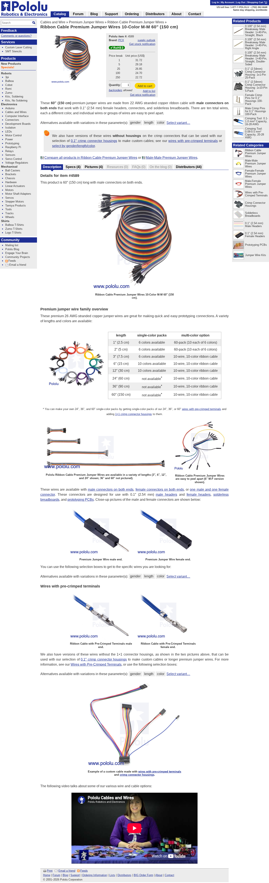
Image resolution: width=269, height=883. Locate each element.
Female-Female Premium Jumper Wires (255, 173)
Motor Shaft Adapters (18, 193)
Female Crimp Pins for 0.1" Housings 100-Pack (253, 99)
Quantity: (115, 85)
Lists (112, 875)
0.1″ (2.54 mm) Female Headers (255, 235)
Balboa (9, 81)
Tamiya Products (15, 205)
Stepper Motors (14, 201)
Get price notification (142, 94)
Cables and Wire (52, 22)
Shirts (5, 221)
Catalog (60, 14)
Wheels (9, 217)
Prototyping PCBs (256, 244)
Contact (169, 875)
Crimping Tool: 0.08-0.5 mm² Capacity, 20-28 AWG (254, 133)
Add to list (149, 91)
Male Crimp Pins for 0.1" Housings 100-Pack (255, 111)
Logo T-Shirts (13, 232)
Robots (6, 73)
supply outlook (146, 40)
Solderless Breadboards (252, 214)
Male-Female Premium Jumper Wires (255, 183)
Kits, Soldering (14, 96)
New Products (11, 63)
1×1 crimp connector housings (133, 414)
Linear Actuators (15, 186)
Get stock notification (142, 44)
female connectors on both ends (160, 489)
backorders (115, 90)
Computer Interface (17, 116)
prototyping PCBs (80, 499)
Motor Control (13, 135)
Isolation (10, 127)
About (158, 875)
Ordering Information (94, 875)
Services (8, 42)
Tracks (9, 213)
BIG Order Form (143, 875)
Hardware (11, 182)
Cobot (8, 85)
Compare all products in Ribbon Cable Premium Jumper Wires (90, 157)
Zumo (8, 92)
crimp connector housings (137, 774)
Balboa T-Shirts (14, 224)
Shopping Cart (255, 2)
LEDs (8, 131)
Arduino (10, 108)
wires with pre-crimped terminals (193, 141)
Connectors (12, 119)
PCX (121, 40)
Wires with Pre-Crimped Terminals (96, 664)
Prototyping (12, 143)
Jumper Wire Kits (255, 255)
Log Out (240, 2)
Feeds (84, 870)
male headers (166, 494)
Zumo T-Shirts (13, 228)
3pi (7, 77)
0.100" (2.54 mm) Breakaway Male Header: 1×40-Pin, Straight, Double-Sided (256, 58)
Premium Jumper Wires (86, 22)
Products (8, 58)
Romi (8, 88)
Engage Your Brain (16, 253)
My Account (227, 2)
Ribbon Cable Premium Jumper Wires (135, 22)
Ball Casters (12, 170)
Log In (215, 2)
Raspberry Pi (13, 147)
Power (9, 139)
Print (50, 870)
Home (46, 875)
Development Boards (18, 123)
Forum (56, 875)
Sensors (10, 154)
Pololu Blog (12, 249)
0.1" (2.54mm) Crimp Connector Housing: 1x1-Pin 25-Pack (255, 73)
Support (75, 875)
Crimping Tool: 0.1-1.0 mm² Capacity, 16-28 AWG (256, 121)
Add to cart (145, 86)
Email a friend (66, 870)
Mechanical (9, 166)
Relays (9, 151)
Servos (9, 197)
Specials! (7, 67)
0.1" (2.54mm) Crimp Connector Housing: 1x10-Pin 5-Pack (256, 86)
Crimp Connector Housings (255, 204)
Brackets (10, 174)
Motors (9, 190)
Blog (65, 875)
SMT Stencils (13, 51)
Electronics (9, 104)
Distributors (124, 875)
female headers (199, 494)
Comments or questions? (16, 35)
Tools (8, 209)
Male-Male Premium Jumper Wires (171, 157)
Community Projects (17, 257)
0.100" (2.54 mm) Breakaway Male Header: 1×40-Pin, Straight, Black (256, 31)
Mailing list (11, 245)
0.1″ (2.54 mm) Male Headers (254, 225)
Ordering (132, 14)
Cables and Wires (16, 112)
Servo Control (13, 158)
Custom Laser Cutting (18, 47)
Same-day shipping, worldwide (250, 10)
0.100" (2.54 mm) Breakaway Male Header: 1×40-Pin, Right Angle (256, 44)
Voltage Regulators (16, 162)
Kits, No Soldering (16, 100)
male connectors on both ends (111, 489)
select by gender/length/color (73, 146)
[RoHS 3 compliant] (117, 48)
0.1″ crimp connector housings (94, 141)
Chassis (10, 178)
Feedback (9, 30)
